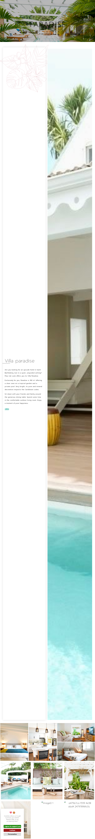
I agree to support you (13, 826)
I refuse (12, 830)
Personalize (12, 834)
